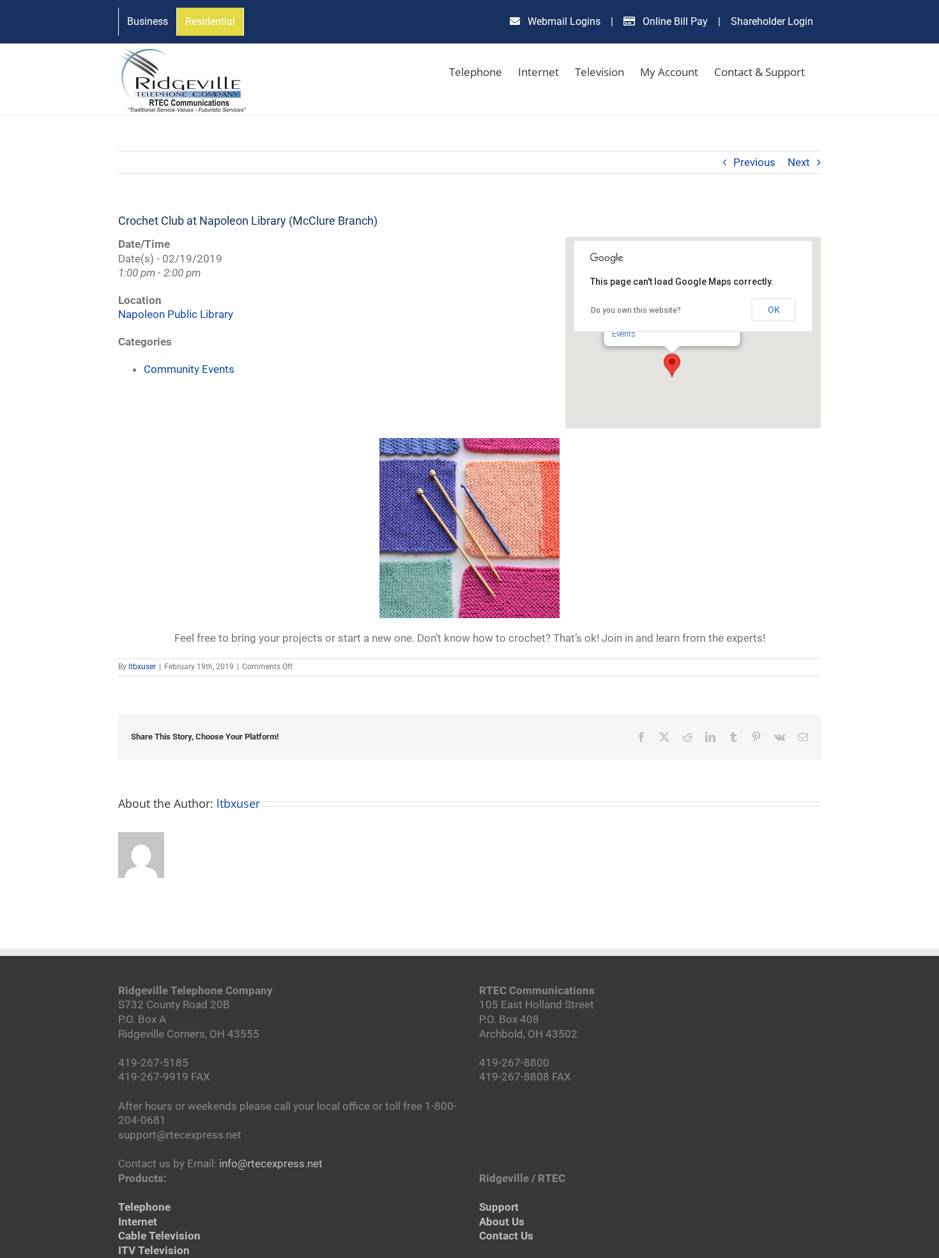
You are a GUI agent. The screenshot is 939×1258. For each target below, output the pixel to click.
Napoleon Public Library (175, 314)
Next (799, 162)
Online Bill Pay (674, 21)
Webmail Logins (562, 21)
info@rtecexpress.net (271, 1163)
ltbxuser (142, 666)
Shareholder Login (772, 21)
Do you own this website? (636, 310)
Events (624, 333)
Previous (754, 162)
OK (774, 310)
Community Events (189, 369)
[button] (672, 365)
